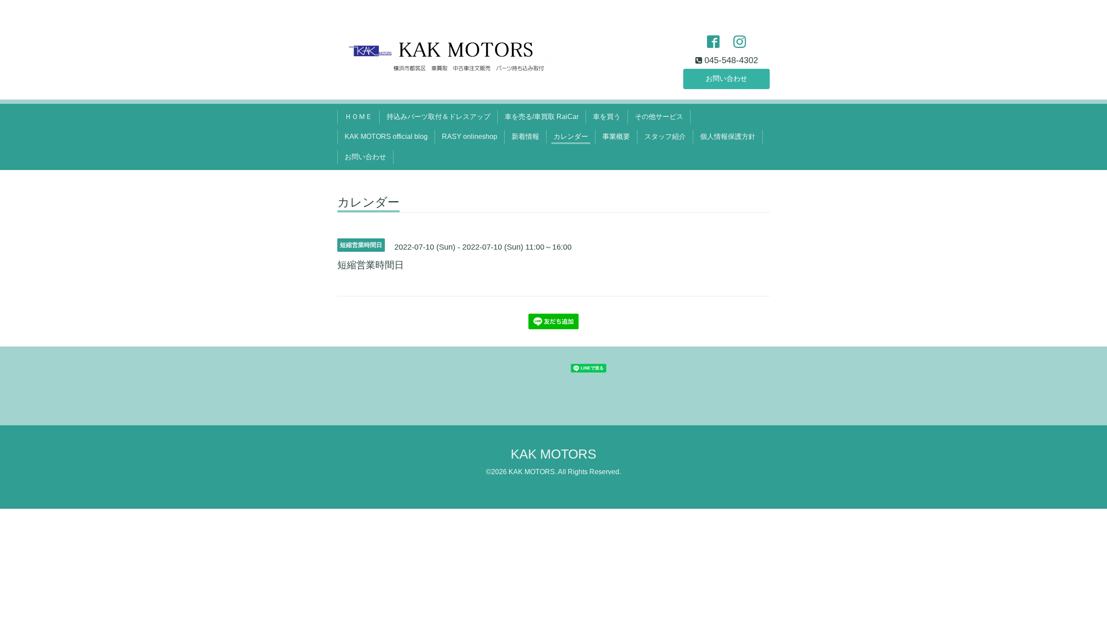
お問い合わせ (726, 78)
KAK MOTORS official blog (386, 136)
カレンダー (571, 136)
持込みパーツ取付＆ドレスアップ (438, 116)
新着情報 (525, 136)
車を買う (607, 116)
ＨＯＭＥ (358, 116)
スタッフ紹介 (665, 136)
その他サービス (659, 116)
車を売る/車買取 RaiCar (542, 116)
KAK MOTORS (553, 454)
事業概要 (616, 136)
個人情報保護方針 (727, 136)
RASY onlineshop (469, 136)
